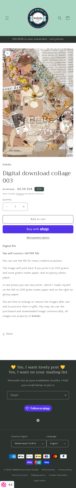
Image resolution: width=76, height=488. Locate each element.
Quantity (7, 199)
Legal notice (39, 481)
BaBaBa (15, 470)
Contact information (58, 475)
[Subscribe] (65, 395)
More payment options (38, 237)
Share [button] (9, 333)
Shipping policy (38, 475)
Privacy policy (65, 470)
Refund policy (48, 470)
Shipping (20, 194)
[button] (7, 18)
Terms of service (20, 475)
